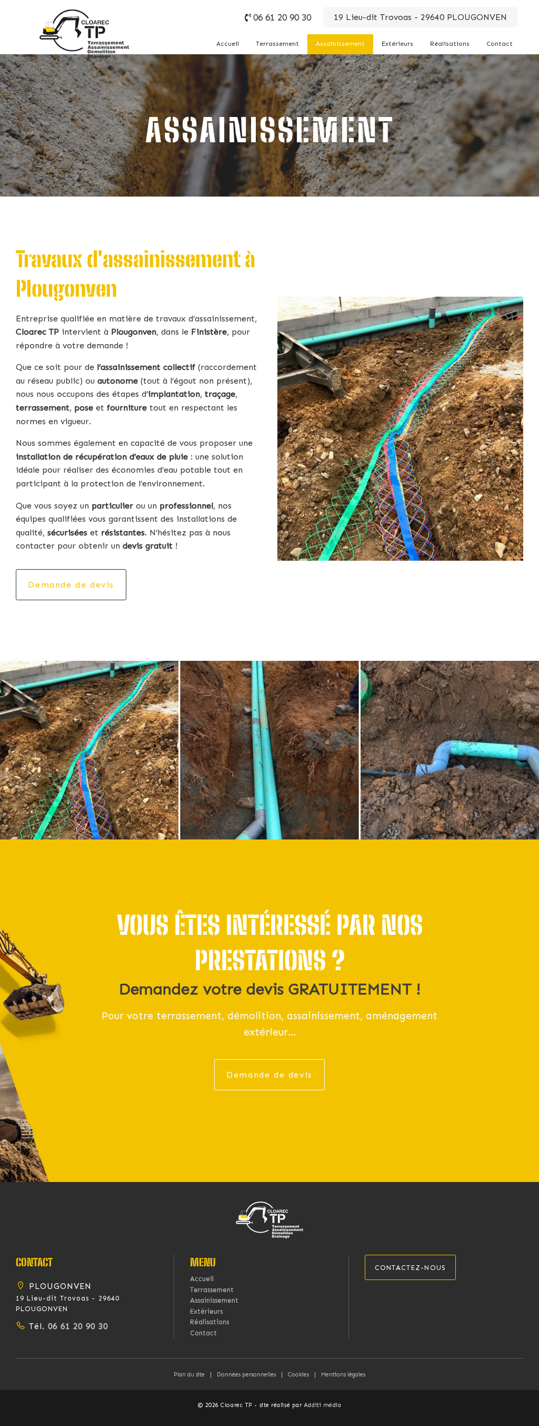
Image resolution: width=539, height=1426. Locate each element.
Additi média (323, 1405)
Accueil (227, 43)
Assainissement (340, 43)
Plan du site (189, 1374)
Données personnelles (246, 1374)
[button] (269, 1219)
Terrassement (277, 43)
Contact (499, 43)
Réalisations (450, 43)
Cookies (298, 1374)
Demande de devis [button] (71, 585)
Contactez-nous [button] (410, 1268)
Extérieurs (397, 43)
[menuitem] (227, 44)
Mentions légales (343, 1374)
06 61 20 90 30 (282, 17)
